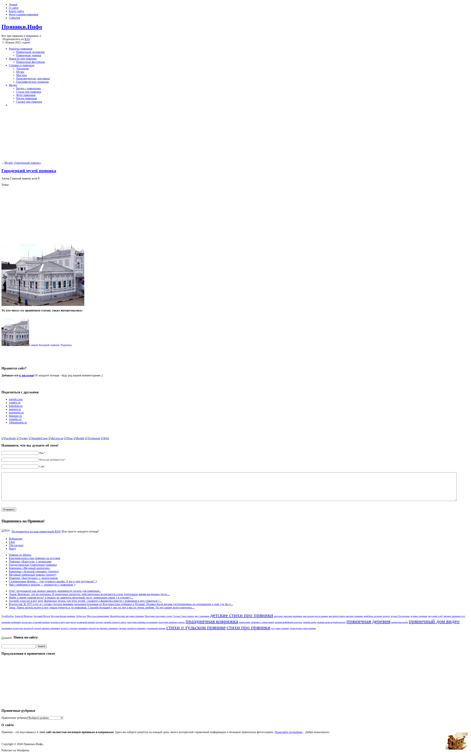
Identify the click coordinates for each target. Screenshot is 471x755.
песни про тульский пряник (36, 622)
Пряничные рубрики (14, 717)
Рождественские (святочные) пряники (33, 564)
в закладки (26, 375)
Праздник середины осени (158, 616)
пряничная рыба (399, 622)
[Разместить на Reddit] (78, 438)
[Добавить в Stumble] (38, 438)
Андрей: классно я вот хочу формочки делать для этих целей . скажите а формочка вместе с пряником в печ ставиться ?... (85, 600)
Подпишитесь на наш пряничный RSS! (36, 531)
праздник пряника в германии (142, 622)
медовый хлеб (435, 616)
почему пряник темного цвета (110, 622)
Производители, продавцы (33, 78)
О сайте (14, 7)
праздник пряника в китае (171, 622)
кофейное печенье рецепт (377, 616)
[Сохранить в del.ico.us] (55, 438)
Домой (13, 4)
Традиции (22, 68)
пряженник (244, 622)
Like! (12, 542)
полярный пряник (86, 622)
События (14, 17)
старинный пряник (156, 628)
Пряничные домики (28, 55)
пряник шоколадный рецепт (331, 622)
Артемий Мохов (41, 616)
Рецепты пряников (20, 48)
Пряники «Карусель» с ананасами (30, 561)
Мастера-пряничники (98, 616)
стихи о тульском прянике (196, 627)
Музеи (20, 71)
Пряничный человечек (30, 52)
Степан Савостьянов (183, 616)
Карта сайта (16, 11)
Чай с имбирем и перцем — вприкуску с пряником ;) (42, 584)
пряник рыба (309, 622)
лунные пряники (418, 616)
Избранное (15, 538)
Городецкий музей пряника (28, 170)
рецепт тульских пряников (74, 628)
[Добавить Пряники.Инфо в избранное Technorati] (92, 438)
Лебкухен (81, 616)
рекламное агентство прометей (17, 628)
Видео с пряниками (28, 88)
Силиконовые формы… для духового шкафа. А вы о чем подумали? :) (53, 581)
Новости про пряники (23, 58)
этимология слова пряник (303, 628)
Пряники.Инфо (21, 26)
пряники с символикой (262, 622)
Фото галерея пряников (23, 14)
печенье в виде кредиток (63, 622)
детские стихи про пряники (241, 615)
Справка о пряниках (21, 65)
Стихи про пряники (28, 91)
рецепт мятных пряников (47, 628)
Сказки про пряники (29, 101)
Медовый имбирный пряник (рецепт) (32, 574)
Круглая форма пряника (63, 616)
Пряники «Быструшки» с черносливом (33, 578)
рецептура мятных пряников (103, 628)
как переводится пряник (315, 616)
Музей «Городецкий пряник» (22, 162)
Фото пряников (26, 95)
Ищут (12, 548)
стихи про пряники (248, 627)
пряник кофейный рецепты (288, 622)
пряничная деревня (368, 621)
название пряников (11, 622)
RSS (27, 39)
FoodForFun (7, 616)
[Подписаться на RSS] (105, 438)
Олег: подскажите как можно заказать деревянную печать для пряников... (55, 590)
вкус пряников (202, 616)
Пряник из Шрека (20, 554)
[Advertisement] (111, 135)
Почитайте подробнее (288, 732)
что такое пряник (280, 628)
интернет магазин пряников (288, 616)
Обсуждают (16, 545)
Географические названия (32, 81)
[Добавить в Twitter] (22, 438)
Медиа (13, 85)
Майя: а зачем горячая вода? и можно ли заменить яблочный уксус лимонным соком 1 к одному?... (71, 597)
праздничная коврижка (212, 621)
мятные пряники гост (454, 616)
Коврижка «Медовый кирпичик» (29, 568)
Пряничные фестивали (30, 61)
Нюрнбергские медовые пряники (127, 616)
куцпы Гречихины (400, 616)
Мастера (21, 75)
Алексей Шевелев (24, 616)
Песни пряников (26, 98)
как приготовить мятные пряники (346, 616)
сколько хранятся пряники (132, 628)
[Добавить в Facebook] (8, 438)
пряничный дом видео (434, 621)
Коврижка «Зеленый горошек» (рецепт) (34, 571)
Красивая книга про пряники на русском (34, 558)
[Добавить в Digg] (68, 438)
